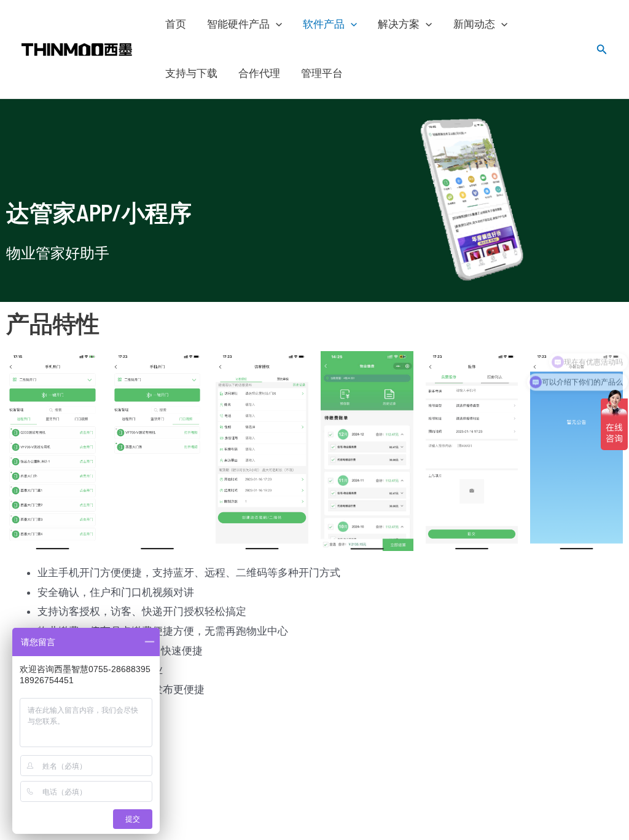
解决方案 (399, 24)
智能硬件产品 (238, 24)
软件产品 (324, 24)
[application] (276, 24)
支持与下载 (191, 73)
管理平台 (322, 73)
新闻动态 (474, 24)
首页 (175, 24)
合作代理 (259, 73)
